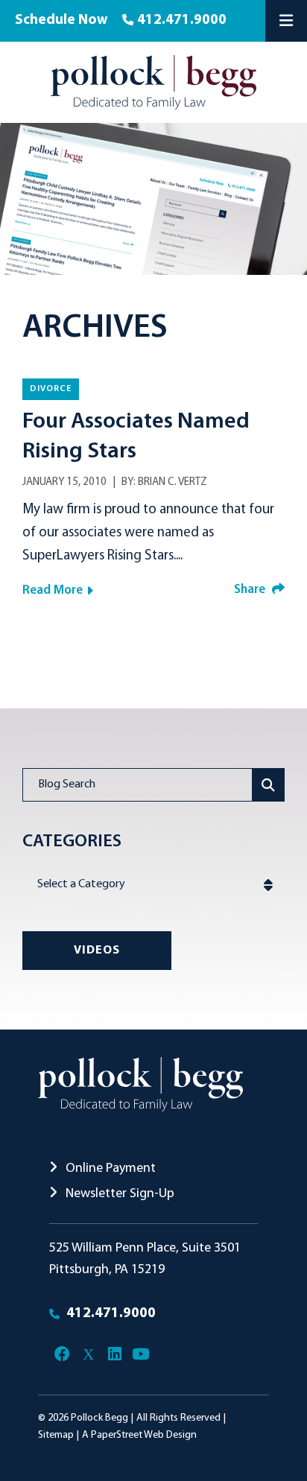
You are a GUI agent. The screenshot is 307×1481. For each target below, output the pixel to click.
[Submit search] (269, 785)
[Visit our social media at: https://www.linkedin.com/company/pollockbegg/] (114, 1354)
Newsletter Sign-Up (118, 1194)
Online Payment (109, 1168)
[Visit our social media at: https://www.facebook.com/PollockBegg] (62, 1354)
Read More (52, 590)
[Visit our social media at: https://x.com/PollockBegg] (88, 1354)
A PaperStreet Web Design (139, 1435)
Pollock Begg (99, 1418)
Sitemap (56, 1435)
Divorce (51, 388)
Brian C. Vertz (172, 482)
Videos (97, 951)
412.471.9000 (182, 20)
